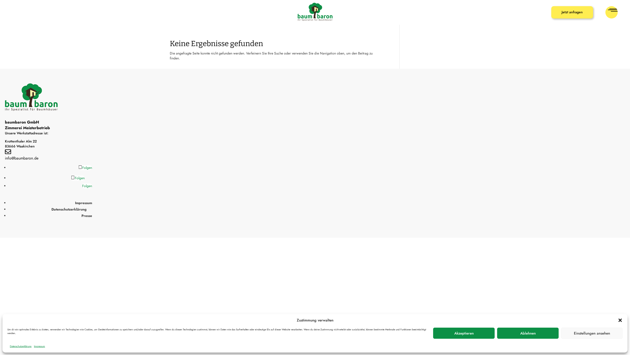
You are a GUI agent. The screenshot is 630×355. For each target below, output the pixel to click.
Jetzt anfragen (572, 12)
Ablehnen (528, 333)
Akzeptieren (464, 333)
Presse (86, 215)
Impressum (39, 346)
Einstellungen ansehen (592, 333)
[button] (620, 320)
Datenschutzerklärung (21, 346)
